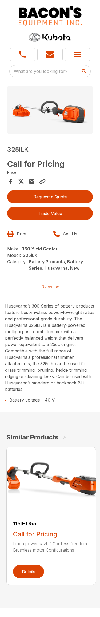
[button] (22, 54)
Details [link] (28, 571)
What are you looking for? (40, 71)
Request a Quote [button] (50, 196)
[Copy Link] (42, 181)
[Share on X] (21, 181)
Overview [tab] (50, 286)
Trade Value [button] (50, 213)
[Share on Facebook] (10, 181)
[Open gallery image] (50, 110)
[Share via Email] (32, 181)
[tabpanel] (50, 111)
